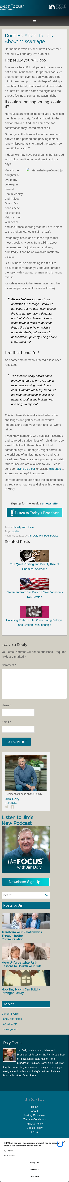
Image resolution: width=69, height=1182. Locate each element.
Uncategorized (10, 1029)
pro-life (15, 531)
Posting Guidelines (34, 1115)
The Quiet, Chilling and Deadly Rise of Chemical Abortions (34, 566)
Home (34, 1107)
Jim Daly (12, 9)
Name (6, 705)
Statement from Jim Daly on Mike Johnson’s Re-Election (34, 594)
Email (6, 722)
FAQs (34, 1132)
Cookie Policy (35, 1127)
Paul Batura (12, 803)
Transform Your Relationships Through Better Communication (22, 935)
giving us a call (26, 468)
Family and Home (23, 527)
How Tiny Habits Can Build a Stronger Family (21, 991)
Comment (9, 665)
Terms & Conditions (34, 1119)
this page (55, 468)
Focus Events (9, 1024)
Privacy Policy (34, 1123)
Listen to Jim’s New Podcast (17, 820)
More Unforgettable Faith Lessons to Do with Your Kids (21, 964)
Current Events (10, 1013)
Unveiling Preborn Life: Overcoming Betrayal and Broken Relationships (34, 622)
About (34, 1111)
